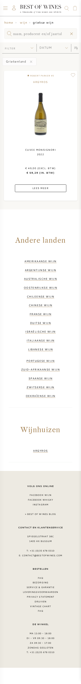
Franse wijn (40, 314)
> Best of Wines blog (40, 514)
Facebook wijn (40, 494)
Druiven (40, 601)
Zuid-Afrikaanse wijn (40, 369)
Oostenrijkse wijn (40, 287)
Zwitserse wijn (40, 387)
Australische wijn (40, 278)
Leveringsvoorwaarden (40, 591)
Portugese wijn (40, 360)
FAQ (40, 577)
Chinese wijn (40, 305)
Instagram (40, 504)
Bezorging (40, 582)
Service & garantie (41, 587)
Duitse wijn (40, 323)
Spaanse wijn (40, 378)
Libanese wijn (40, 349)
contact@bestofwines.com (42, 555)
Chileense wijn (40, 296)
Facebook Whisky (40, 499)
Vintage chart (40, 606)
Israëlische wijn (40, 331)
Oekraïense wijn (41, 396)
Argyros (40, 450)
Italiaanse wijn (41, 340)
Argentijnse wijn (40, 270)
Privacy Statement (40, 596)
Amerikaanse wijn (40, 261)
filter (10, 48)
